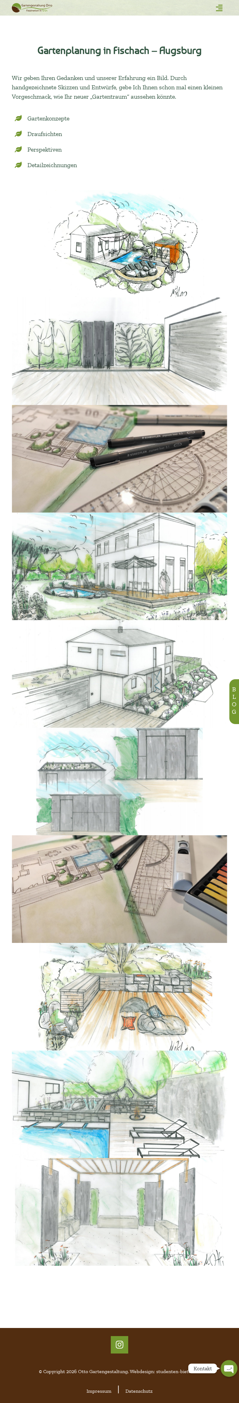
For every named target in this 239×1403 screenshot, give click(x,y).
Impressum (99, 1391)
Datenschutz (138, 1391)
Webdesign (142, 1371)
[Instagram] (119, 1345)
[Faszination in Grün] (48, 7)
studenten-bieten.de (178, 1371)
